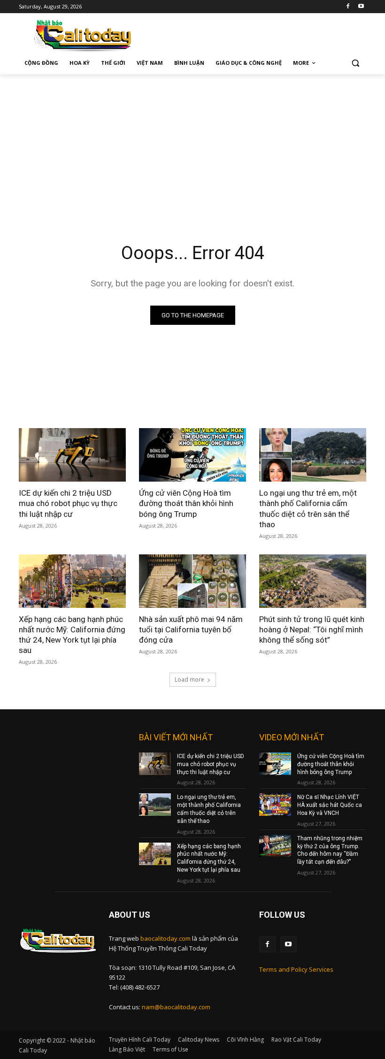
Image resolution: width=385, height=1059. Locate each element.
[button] (355, 63)
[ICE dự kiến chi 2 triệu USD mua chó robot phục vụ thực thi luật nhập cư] (72, 455)
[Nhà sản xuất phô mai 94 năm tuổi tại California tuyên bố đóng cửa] (192, 581)
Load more (189, 679)
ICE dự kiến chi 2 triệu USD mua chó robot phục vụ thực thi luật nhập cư (68, 503)
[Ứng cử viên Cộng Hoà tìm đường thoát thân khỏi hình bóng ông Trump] (192, 455)
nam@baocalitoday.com (176, 1007)
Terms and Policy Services (296, 969)
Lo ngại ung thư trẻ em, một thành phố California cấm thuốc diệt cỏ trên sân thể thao (308, 508)
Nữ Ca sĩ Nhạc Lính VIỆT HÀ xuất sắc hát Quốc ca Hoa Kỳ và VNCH (329, 805)
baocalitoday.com (165, 938)
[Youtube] (360, 6)
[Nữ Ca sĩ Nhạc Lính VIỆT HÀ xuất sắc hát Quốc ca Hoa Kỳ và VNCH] (275, 804)
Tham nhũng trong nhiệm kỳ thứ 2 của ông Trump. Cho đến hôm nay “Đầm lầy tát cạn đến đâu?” (329, 850)
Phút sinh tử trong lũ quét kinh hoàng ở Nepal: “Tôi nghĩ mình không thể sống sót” (311, 629)
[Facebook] (347, 6)
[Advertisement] (192, 144)
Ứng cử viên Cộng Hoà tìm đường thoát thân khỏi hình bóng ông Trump (186, 503)
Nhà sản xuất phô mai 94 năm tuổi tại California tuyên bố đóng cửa (191, 629)
